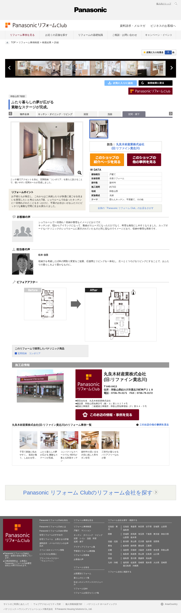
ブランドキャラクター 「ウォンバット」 (49, 559)
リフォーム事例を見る (22, 34)
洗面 (110, 114)
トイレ (82, 538)
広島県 (149, 554)
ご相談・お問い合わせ (124, 34)
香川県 (133, 558)
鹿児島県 (127, 566)
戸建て (77, 530)
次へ (171, 68)
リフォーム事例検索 (29, 42)
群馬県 (133, 534)
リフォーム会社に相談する (119, 572)
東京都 (156, 534)
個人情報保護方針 (73, 604)
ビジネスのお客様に (48, 554)
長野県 (156, 541)
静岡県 (133, 546)
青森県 (133, 526)
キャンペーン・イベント (158, 34)
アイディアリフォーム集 (84, 547)
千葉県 (149, 534)
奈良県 (156, 550)
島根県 (133, 554)
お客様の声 (78, 559)
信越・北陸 (113, 541)
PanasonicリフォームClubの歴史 (53, 531)
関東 (110, 534)
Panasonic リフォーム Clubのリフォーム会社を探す (88, 493)
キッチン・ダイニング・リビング (55, 114)
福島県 (126, 530)
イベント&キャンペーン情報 (51, 550)
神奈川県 (165, 534)
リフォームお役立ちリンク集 (86, 593)
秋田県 (141, 526)
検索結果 (46, 42)
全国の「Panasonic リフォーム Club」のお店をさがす (126, 208)
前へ (10, 68)
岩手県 (149, 526)
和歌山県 (165, 550)
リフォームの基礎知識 (90, 34)
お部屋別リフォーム (82, 573)
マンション (86, 530)
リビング (99, 535)
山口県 (156, 554)
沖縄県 (135, 566)
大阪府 (141, 550)
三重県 (149, 546)
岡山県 (141, 554)
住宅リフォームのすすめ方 (51, 535)
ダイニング (88, 535)
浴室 (86, 114)
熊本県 (149, 562)
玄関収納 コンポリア (28, 353)
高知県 (149, 558)
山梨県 (126, 537)
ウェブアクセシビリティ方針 (47, 604)
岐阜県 (126, 546)
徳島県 (126, 558)
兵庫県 (149, 550)
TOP (13, 42)
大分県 (156, 562)
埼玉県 (141, 534)
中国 (110, 554)
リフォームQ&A (80, 588)
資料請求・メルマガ (132, 25)
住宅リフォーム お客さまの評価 (54, 539)
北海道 (126, 526)
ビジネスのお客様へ (163, 25)
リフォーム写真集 (81, 555)
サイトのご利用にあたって (16, 604)
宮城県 (156, 526)
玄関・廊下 (78, 542)
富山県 (133, 541)
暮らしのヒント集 (81, 578)
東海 (110, 546)
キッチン (77, 535)
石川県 (141, 541)
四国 (110, 558)
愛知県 (141, 546)
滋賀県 (126, 550)
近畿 (110, 550)
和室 (95, 538)
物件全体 (24, 114)
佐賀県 (133, 562)
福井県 (149, 541)
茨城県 (126, 534)
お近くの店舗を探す (56, 34)
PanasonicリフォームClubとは (52, 526)
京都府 (133, 550)
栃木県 (133, 537)
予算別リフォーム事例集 (84, 551)
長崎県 (141, 562)
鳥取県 (126, 554)
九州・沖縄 (113, 562)
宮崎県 (164, 562)
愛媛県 (141, 558)
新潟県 (126, 541)
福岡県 (126, 562)
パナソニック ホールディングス (102, 604)
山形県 (164, 526)
